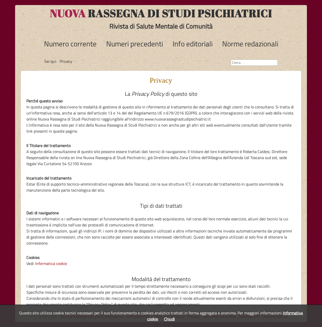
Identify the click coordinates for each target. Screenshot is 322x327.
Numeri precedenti (134, 43)
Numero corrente (70, 43)
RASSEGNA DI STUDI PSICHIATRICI (161, 13)
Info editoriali (193, 43)
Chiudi (169, 319)
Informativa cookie (51, 263)
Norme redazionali (250, 43)
